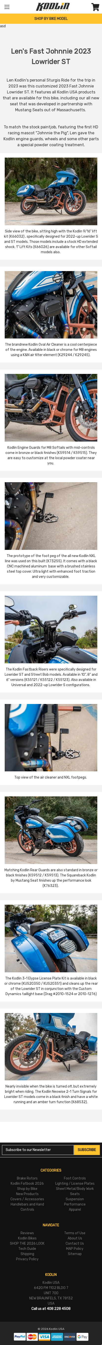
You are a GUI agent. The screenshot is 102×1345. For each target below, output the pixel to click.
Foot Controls (75, 1178)
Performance (75, 1204)
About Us (75, 1238)
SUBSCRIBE (87, 1150)
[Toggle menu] (7, 7)
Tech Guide (27, 1249)
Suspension (75, 1199)
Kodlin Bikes (27, 1238)
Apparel (75, 1209)
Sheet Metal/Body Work (75, 1189)
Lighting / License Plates (75, 1183)
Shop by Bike (27, 1189)
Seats (75, 1194)
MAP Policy (74, 1249)
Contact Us (75, 1243)
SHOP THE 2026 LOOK (27, 1243)
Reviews (27, 1233)
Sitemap (75, 1254)
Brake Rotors (27, 1178)
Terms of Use (74, 1233)
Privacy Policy (27, 1259)
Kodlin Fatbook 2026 (27, 1183)
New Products (27, 1194)
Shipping (27, 1254)
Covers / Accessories (27, 1199)
